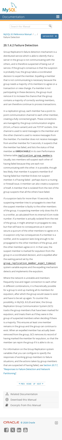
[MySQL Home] (10, 7)
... (35, 34)
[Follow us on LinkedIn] (19, 431)
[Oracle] (11, 422)
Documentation (13, 17)
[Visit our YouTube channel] (25, 431)
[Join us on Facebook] (6, 431)
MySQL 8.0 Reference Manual (17, 34)
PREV (22, 384)
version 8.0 (48, 36)
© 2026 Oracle (28, 422)
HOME (29, 384)
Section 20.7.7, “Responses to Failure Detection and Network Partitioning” (30, 369)
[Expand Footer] (56, 423)
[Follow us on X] (12, 431)
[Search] (50, 26)
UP (34, 384)
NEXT (39, 384)
